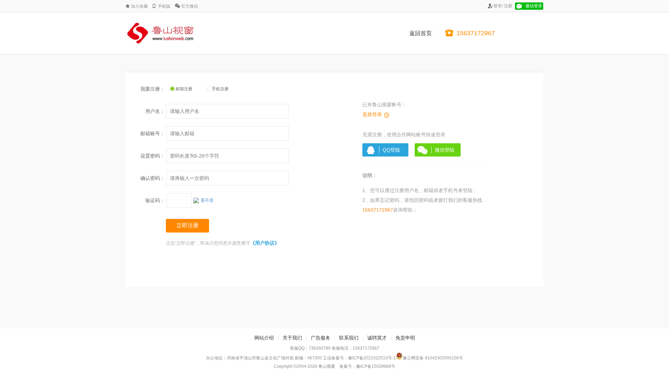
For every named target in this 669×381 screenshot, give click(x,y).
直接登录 (372, 114)
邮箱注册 (179, 88)
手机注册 (216, 88)
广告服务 (320, 338)
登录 (497, 5)
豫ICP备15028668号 (375, 366)
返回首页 (420, 33)
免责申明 (405, 338)
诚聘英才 (377, 338)
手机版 (164, 6)
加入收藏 (139, 6)
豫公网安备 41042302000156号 (433, 358)
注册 (508, 5)
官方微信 (189, 6)
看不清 (207, 200)
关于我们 (292, 338)
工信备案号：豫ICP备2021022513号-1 (359, 358)
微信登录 (533, 5)
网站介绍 (264, 338)
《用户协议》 (264, 243)
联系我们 (349, 338)
